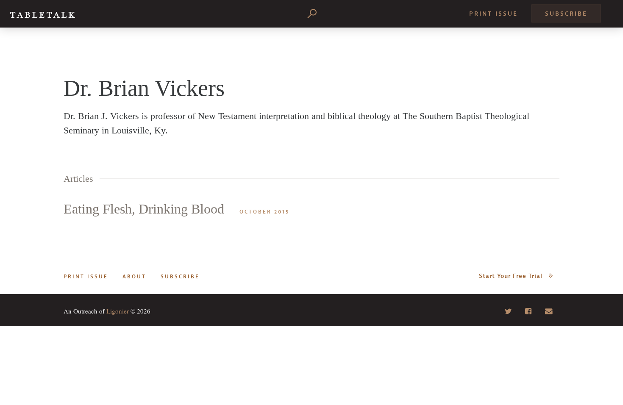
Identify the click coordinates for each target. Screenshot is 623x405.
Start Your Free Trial (510, 276)
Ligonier (117, 311)
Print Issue (493, 13)
